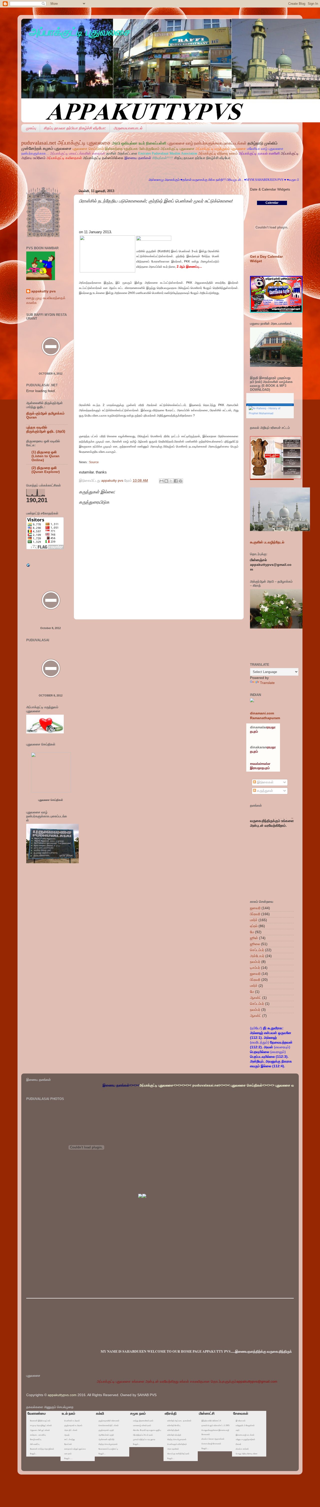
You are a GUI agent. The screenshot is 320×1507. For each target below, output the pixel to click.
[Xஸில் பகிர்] (171, 480)
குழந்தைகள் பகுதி (106, 1430)
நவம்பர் (255, 962)
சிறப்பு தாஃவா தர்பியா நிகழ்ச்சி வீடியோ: (75, 128)
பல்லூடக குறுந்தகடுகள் (245, 1439)
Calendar (272, 203)
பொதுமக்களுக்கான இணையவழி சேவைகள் (215, 1432)
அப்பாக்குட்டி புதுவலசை (79, 31)
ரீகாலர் (238, 1444)
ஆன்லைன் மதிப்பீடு (106, 1439)
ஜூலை (255, 944)
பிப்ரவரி (255, 914)
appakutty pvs (43, 291)
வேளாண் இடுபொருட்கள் (40, 1421)
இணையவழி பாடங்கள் (245, 1435)
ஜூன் (254, 938)
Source (93, 462)
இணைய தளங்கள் (138, 158)
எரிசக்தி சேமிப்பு (173, 1425)
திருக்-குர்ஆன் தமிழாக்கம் (45, 413)
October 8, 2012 (50, 373)
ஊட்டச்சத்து (69, 1439)
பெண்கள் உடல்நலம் (72, 1421)
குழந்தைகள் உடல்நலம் (73, 1425)
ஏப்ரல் (254, 926)
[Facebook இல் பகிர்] (175, 480)
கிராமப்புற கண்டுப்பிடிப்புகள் (178, 1454)
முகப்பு (31, 128)
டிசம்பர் (255, 968)
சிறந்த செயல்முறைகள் (108, 1444)
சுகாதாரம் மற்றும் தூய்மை (75, 1449)
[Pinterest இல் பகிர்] (180, 480)
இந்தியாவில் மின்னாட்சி (211, 1421)
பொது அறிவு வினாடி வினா (247, 1454)
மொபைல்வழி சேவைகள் (211, 1444)
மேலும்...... (68, 1458)
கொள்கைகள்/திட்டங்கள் (108, 1425)
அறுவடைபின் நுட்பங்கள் (40, 1430)
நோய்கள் (68, 1444)
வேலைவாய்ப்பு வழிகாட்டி (108, 1449)
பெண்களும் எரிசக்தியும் (177, 1444)
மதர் (238, 1430)
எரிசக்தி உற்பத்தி (174, 1435)
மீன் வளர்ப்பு (35, 1444)
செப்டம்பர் (257, 950)
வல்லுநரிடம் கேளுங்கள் (245, 1425)
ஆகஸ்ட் (255, 998)
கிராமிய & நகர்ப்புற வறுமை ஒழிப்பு (147, 1430)
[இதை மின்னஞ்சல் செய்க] (161, 480)
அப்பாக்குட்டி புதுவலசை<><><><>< (115, 1085)
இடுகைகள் (265, 782)
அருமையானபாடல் (128, 128)
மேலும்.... (102, 1454)
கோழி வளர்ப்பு (35, 1439)
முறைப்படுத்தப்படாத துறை (144, 1439)
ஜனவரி (255, 908)
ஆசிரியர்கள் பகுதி (106, 1435)
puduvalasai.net (38, 143)
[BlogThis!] (166, 480)
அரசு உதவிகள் (173, 1449)
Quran (31, 417)
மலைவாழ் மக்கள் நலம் (142, 1425)
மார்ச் (254, 920)
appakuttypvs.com (62, 1395)
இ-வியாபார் (241, 1421)
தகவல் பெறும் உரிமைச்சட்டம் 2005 (216, 1425)
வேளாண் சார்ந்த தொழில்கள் (42, 1449)
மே (252, 932)
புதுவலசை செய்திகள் (50, 799)
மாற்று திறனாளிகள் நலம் (143, 1421)
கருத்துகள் (264, 791)
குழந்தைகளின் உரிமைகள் (108, 1421)
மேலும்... (33, 1454)
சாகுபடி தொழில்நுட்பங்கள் (41, 1425)
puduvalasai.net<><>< (160, 1085)
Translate (267, 683)
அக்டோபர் (257, 956)
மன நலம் (68, 1454)
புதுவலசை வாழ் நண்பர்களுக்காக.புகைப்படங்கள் (208, 143)
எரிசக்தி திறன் (173, 1430)
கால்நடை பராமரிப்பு (38, 1435)
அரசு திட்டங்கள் (70, 1430)
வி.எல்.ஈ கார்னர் (242, 1449)
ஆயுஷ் (67, 1435)
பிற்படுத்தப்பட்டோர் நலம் (142, 1435)
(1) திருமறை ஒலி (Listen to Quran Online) (46, 456)
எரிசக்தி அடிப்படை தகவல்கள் (179, 1421)
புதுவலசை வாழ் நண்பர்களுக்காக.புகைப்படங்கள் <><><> (266, 1085)
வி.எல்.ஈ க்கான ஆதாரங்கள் (213, 1439)
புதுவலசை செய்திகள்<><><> (202, 1085)
